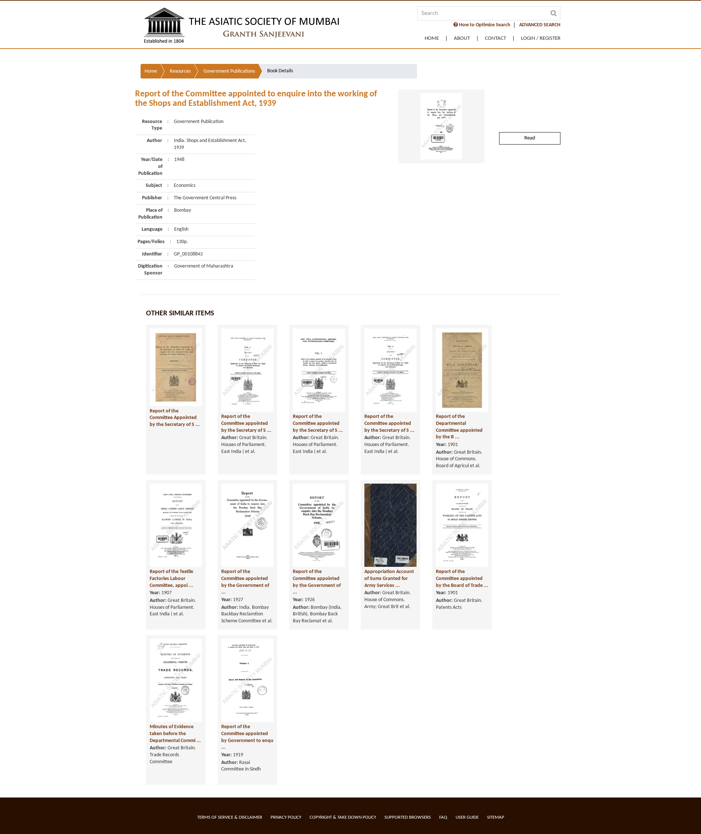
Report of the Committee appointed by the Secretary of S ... (246, 423)
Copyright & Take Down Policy (343, 817)
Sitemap (495, 817)
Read (529, 138)
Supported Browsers (407, 817)
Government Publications (229, 71)
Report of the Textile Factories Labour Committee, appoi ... (171, 578)
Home (432, 38)
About (462, 38)
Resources (180, 71)
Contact (495, 38)
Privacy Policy (286, 817)
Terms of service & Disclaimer (229, 817)
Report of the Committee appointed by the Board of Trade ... (462, 578)
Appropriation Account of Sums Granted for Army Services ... (389, 578)
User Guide (467, 817)
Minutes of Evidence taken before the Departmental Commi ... (175, 733)
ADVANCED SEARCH (539, 25)
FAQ (443, 817)
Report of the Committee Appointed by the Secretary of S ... (175, 417)
